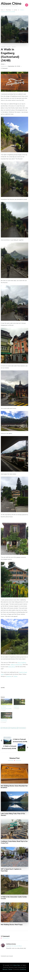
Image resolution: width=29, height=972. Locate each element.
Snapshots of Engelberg (17, 706)
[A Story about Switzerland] (6, 715)
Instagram (9, 676)
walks (14, 46)
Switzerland (22, 728)
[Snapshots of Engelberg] (19, 702)
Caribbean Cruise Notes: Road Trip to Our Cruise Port (14, 842)
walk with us (11, 667)
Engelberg (13, 728)
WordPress (23, 969)
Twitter (15, 676)
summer (3, 46)
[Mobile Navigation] (26, 4)
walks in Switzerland (16, 664)
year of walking (22, 662)
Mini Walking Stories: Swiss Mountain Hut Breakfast (14, 786)
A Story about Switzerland (4, 720)
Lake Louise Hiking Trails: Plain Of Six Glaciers (13, 814)
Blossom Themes (7, 969)
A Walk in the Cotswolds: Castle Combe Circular (14, 897)
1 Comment (4, 68)
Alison (2, 64)
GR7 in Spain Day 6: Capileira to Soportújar (11, 870)
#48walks (5, 728)
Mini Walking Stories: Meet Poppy (12, 924)
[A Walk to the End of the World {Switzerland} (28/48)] (6, 702)
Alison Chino (11, 3)
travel (8, 46)
